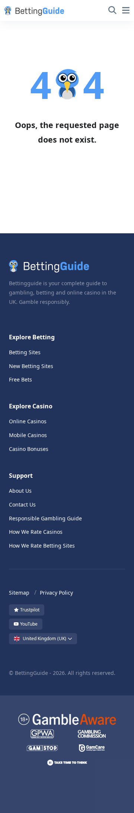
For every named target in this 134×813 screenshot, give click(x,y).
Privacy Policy (56, 592)
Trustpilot (29, 610)
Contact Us (22, 504)
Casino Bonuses (28, 448)
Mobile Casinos (28, 435)
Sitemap (19, 592)
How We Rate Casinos (36, 531)
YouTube (28, 624)
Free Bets (20, 379)
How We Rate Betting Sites (42, 545)
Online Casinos (28, 421)
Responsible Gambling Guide (45, 518)
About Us (20, 490)
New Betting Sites (31, 366)
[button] (32, 10)
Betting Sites (25, 352)
